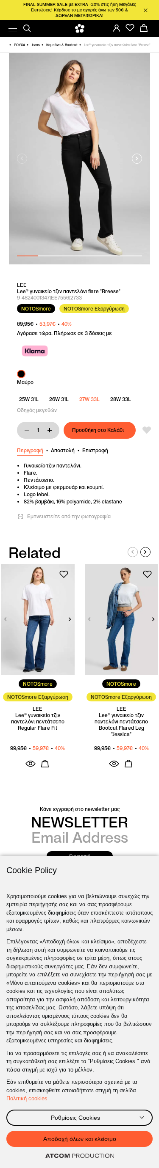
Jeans (35, 45)
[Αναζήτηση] (27, 28)
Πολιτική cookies (26, 1098)
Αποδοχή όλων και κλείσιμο (79, 1138)
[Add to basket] (45, 763)
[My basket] (144, 28)
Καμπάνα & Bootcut (62, 45)
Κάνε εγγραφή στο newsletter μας (80, 809)
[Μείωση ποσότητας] (26, 430)
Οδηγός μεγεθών (37, 410)
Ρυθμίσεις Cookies (75, 1117)
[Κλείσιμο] (145, 10)
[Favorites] (130, 28)
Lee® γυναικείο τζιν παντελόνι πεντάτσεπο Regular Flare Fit (37, 721)
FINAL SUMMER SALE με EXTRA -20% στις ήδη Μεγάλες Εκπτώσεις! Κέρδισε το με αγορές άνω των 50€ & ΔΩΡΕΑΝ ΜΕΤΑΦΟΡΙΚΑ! (79, 10)
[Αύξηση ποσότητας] (49, 430)
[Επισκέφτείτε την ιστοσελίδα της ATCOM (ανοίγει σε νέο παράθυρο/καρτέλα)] (79, 1156)
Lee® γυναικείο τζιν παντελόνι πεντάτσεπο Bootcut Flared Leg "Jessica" (121, 724)
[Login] (116, 28)
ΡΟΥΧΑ (19, 45)
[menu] (12, 28)
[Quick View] (30, 763)
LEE (22, 285)
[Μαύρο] (21, 374)
